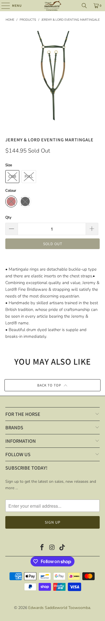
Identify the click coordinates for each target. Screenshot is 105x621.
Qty (8, 217)
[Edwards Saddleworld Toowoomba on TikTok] (62, 548)
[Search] (84, 5)
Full (29, 176)
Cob (12, 176)
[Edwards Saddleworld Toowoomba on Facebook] (42, 548)
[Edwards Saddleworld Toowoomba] (52, 5)
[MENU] (3, 5)
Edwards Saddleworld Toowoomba (59, 607)
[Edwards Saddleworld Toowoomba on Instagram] (52, 548)
